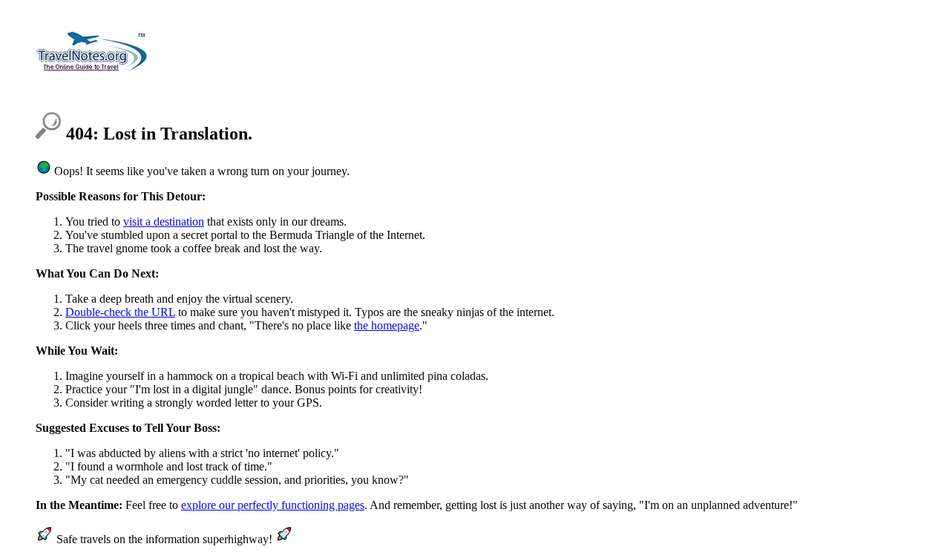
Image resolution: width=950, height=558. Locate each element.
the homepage (386, 325)
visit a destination (163, 221)
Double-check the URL (120, 312)
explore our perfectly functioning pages (272, 505)
